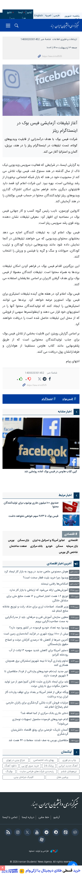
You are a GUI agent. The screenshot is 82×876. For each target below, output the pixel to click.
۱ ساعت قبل (74, 572)
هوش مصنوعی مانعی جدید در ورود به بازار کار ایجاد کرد (36, 572)
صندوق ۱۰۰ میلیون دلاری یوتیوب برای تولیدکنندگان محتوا (31, 505)
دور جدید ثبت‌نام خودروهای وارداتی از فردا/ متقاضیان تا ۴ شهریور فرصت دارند (36, 673)
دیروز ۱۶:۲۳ (75, 661)
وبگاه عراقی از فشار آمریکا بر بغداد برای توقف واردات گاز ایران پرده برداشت (36, 694)
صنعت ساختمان (18, 546)
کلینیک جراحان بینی (23, 777)
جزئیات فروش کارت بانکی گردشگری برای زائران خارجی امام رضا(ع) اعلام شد (37, 705)
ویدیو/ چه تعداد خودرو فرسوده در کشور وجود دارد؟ (38, 628)
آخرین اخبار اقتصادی (59, 563)
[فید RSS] (7, 833)
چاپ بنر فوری (69, 760)
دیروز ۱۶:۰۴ (75, 692)
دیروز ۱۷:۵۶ (75, 634)
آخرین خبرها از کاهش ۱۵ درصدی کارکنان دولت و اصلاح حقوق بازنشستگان (36, 642)
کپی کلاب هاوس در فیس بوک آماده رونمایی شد (50, 472)
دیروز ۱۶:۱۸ (75, 682)
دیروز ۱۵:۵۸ (74, 703)
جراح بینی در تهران (15, 760)
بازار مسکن (23, 540)
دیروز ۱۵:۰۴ (75, 730)
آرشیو (29, 13)
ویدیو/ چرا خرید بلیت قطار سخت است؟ (45, 578)
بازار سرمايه (72, 546)
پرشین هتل (62, 777)
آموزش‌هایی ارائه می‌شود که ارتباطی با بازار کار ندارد (38, 590)
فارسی (57, 16)
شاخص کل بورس (68, 552)
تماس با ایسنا (10, 817)
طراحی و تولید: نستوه (39, 851)
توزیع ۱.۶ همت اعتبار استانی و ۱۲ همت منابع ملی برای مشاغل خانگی (37, 598)
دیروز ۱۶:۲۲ (75, 671)
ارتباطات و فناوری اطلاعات (64, 39)
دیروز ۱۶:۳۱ (75, 650)
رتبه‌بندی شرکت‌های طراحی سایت (37, 771)
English (38, 16)
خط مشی (43, 817)
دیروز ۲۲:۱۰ (75, 596)
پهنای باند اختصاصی (43, 760)
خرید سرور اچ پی (30, 766)
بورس (11, 540)
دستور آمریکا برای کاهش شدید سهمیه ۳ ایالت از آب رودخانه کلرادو (38, 652)
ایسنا (64, 25)
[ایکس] (26, 833)
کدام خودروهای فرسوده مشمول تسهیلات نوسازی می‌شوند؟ (40, 721)
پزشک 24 (49, 766)
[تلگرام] (45, 833)
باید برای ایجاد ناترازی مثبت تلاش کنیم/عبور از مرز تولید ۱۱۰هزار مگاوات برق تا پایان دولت (36, 684)
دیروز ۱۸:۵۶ (75, 628)
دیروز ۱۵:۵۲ (75, 713)
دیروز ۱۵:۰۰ (75, 740)
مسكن (59, 546)
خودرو (49, 546)
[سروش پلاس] (55, 833)
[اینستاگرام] (17, 833)
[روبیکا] (74, 833)
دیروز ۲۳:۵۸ (74, 590)
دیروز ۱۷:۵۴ (74, 640)
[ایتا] (65, 833)
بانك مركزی (36, 546)
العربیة (48, 16)
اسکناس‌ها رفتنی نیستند (54, 584)
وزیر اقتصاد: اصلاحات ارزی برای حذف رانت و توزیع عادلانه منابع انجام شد (35, 609)
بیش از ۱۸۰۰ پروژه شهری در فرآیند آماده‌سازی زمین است (36, 634)
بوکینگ (9, 771)
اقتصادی (73, 540)
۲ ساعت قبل (74, 578)
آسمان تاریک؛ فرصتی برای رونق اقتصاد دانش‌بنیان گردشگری (39, 732)
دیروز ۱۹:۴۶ (75, 617)
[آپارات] (41, 840)
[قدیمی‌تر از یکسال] (41, 443)
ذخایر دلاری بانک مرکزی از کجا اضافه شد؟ (44, 713)
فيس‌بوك (67, 399)
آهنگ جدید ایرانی (68, 766)
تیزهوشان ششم (69, 771)
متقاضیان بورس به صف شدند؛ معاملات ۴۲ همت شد (38, 740)
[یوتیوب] (36, 833)
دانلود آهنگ (10, 766)
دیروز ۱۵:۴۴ (74, 719)
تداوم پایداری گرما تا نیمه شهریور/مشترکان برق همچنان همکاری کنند (36, 663)
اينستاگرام (47, 399)
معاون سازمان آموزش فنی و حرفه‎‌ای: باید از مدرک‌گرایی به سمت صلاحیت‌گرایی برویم (36, 619)
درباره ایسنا (28, 817)
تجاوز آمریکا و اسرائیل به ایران (48, 540)
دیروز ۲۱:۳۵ (75, 607)
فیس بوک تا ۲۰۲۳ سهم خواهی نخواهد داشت (33, 516)
